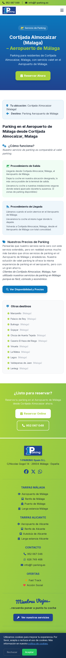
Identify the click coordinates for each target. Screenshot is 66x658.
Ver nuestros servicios (35, 617)
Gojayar (20, 330)
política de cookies (38, 643)
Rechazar (12, 652)
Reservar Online (35, 413)
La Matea (20, 352)
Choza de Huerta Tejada (28, 335)
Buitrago (20, 324)
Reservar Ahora (35, 75)
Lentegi (19, 368)
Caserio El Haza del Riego (29, 341)
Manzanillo (21, 313)
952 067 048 (35, 425)
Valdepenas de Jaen (26, 363)
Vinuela (19, 346)
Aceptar (29, 652)
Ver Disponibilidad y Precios (27, 289)
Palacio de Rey (23, 319)
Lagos (19, 357)
